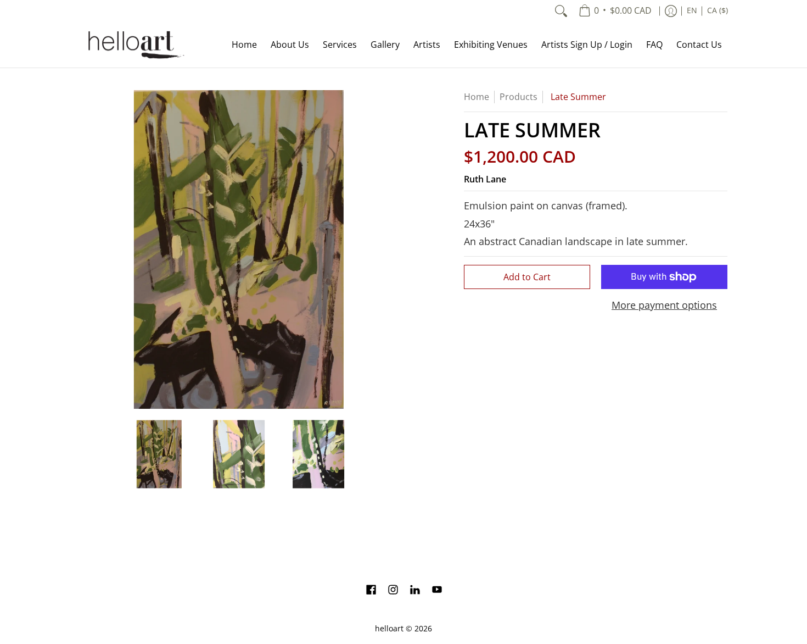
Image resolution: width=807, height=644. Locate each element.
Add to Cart (527, 277)
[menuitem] (615, 11)
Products (518, 97)
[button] (371, 590)
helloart (389, 629)
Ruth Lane (485, 179)
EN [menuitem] (692, 10)
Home (476, 97)
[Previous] (87, 249)
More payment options (664, 305)
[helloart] (134, 45)
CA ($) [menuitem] (717, 10)
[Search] (561, 11)
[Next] (390, 249)
